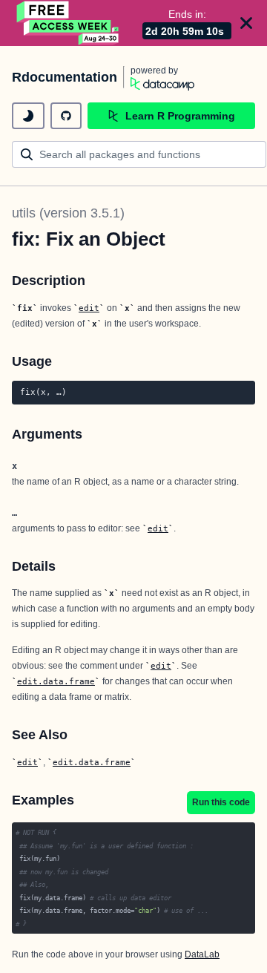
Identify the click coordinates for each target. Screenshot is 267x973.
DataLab (202, 954)
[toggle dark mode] (28, 115)
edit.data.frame (56, 681)
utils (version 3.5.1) (68, 213)
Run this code (221, 802)
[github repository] (66, 115)
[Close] (246, 23)
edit (89, 308)
